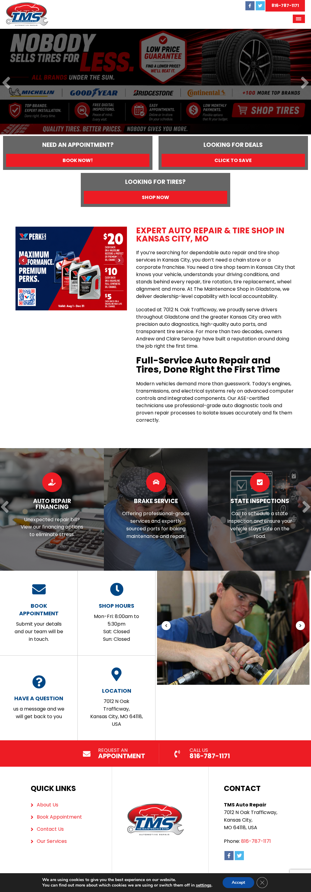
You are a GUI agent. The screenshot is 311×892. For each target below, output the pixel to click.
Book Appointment (59, 816)
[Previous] (6, 83)
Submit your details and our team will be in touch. (39, 622)
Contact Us (50, 829)
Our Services (52, 841)
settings (203, 885)
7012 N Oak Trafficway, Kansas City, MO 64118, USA (116, 707)
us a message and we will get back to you (38, 707)
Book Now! (78, 160)
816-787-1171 (285, 5)
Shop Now (155, 197)
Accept (238, 882)
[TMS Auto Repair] (27, 5)
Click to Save (233, 160)
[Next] (304, 83)
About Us (47, 804)
